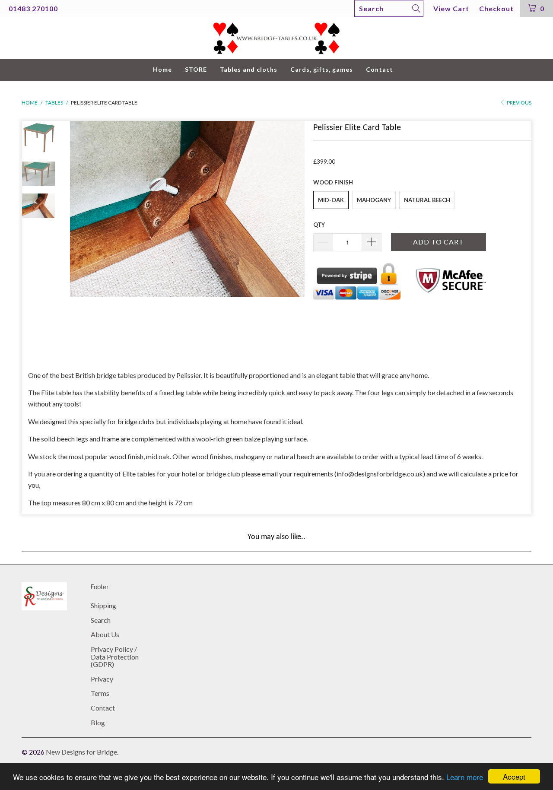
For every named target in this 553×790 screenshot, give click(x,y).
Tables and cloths (248, 69)
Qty (319, 224)
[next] (292, 238)
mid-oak (331, 200)
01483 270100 (33, 8)
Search (101, 620)
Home (162, 69)
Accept (514, 776)
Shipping (103, 605)
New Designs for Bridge (81, 752)
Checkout (496, 8)
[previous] (82, 238)
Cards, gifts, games (321, 69)
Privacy (102, 679)
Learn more (464, 776)
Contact (379, 69)
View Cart (451, 8)
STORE (196, 69)
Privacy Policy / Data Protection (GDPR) (115, 656)
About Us (105, 634)
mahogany (374, 200)
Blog (98, 722)
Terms (100, 693)
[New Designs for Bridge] (276, 38)
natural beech (427, 200)
